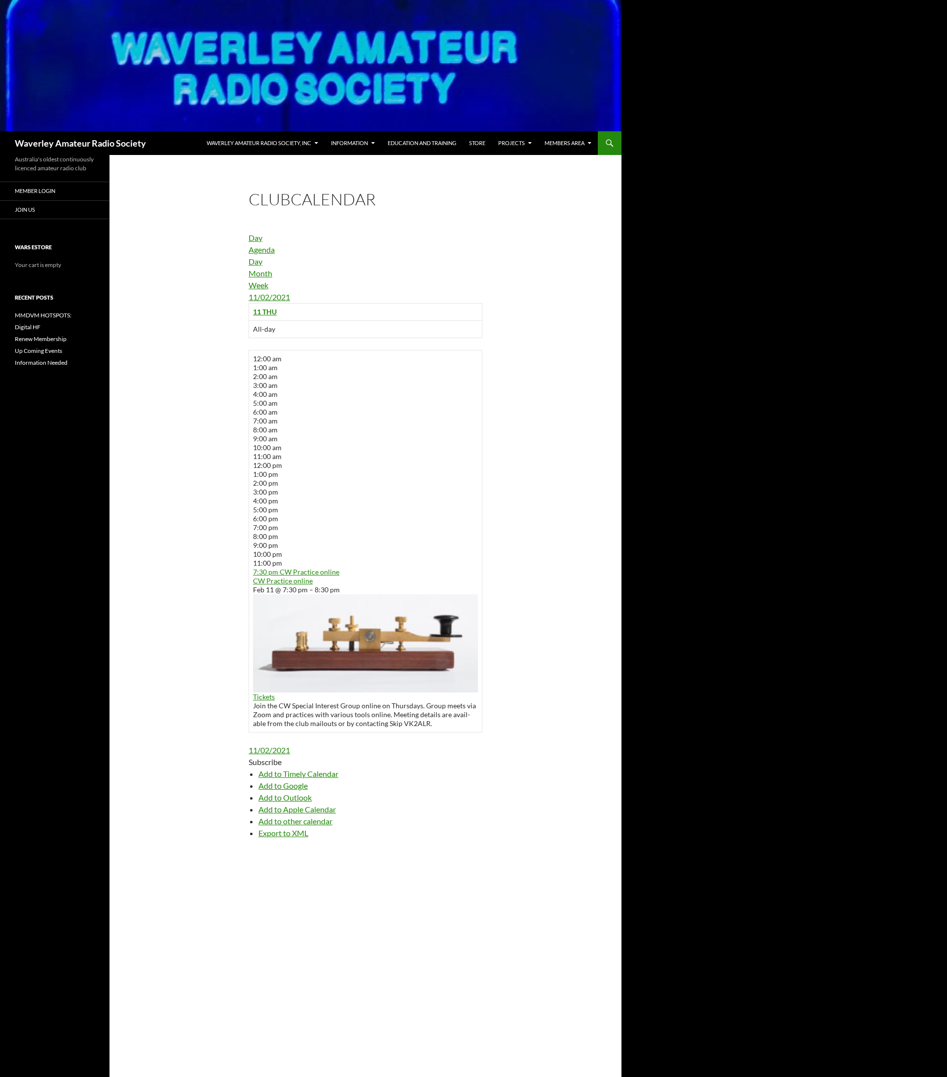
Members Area (564, 143)
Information (349, 143)
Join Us (25, 209)
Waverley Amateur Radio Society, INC (259, 143)
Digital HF (27, 327)
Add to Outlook (285, 797)
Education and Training (422, 143)
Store (477, 143)
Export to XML (283, 833)
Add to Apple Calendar (297, 809)
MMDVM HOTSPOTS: (43, 315)
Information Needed (41, 362)
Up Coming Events (38, 350)
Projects (511, 143)
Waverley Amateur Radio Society (80, 143)
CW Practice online (283, 581)
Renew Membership (41, 339)
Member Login (35, 191)
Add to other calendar (295, 821)
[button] (265, 762)
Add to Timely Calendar (298, 773)
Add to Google (283, 785)
